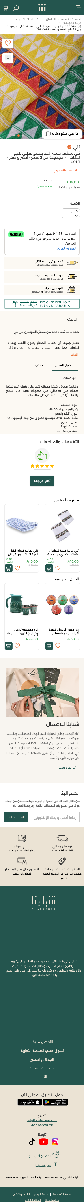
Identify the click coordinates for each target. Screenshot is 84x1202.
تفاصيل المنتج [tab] (64, 365)
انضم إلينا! (70, 793)
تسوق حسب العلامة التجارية (42, 1051)
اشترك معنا (16, 817)
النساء (42, 1077)
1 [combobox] (72, 214)
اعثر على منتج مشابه (65, 133)
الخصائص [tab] (41, 365)
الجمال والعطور (42, 1059)
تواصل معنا (66, 767)
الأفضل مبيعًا (42, 1042)
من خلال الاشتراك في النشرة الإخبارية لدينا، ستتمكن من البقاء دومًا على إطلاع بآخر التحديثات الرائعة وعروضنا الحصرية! (42, 803)
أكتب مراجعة (42, 481)
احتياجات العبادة (42, 1068)
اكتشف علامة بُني (65, 170)
